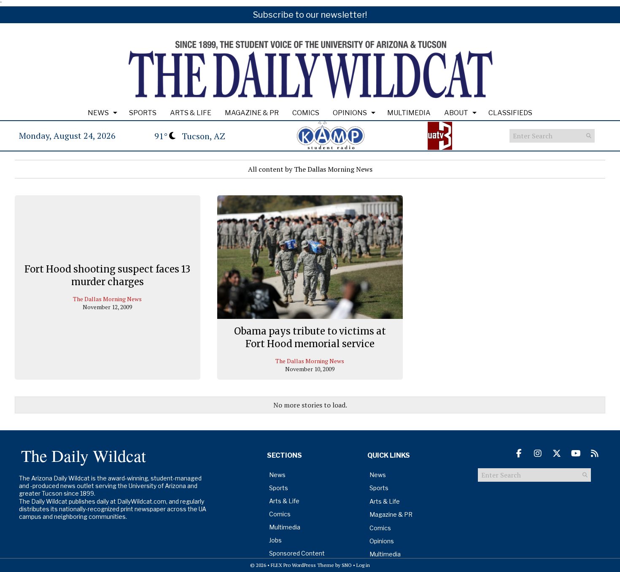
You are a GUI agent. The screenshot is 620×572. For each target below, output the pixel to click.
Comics (305, 113)
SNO (347, 565)
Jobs (275, 540)
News (98, 113)
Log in (363, 565)
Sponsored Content (297, 553)
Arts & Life (190, 113)
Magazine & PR (252, 113)
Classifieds (510, 113)
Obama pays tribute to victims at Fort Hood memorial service (310, 337)
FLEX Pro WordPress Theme (302, 565)
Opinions (350, 113)
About (456, 113)
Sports (142, 113)
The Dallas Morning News (107, 299)
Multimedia (409, 113)
